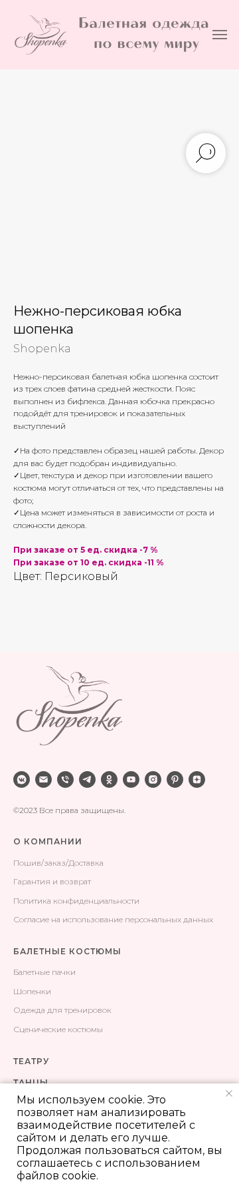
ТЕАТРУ (31, 1061)
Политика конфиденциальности (76, 901)
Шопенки (32, 991)
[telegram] (87, 779)
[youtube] (131, 779)
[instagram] (153, 779)
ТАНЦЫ (30, 1082)
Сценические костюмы (58, 1029)
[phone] (65, 779)
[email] (43, 779)
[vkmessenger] (21, 779)
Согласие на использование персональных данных (113, 919)
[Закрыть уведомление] (229, 1093)
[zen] (197, 779)
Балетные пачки (44, 972)
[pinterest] (175, 779)
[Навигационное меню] (219, 34)
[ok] (109, 779)
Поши (25, 863)
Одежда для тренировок (62, 1010)
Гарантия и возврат (52, 881)
